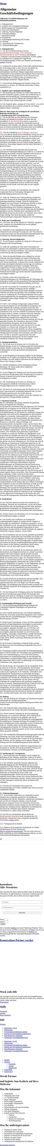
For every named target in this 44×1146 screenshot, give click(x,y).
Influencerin (13, 1068)
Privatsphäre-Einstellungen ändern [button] (15, 1032)
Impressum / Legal (10, 1028)
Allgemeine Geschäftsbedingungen (16, 1037)
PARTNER (8, 1070)
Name (2, 919)
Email (2, 922)
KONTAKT (8, 1072)
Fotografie (12, 1064)
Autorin (11, 1066)
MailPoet (14, 928)
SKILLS (7, 1062)
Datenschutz (8, 1030)
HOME (6, 1060)
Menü (3, 3)
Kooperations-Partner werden (16, 940)
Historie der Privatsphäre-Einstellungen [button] (17, 1034)
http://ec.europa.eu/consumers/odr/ (11, 831)
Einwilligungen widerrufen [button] (13, 1036)
